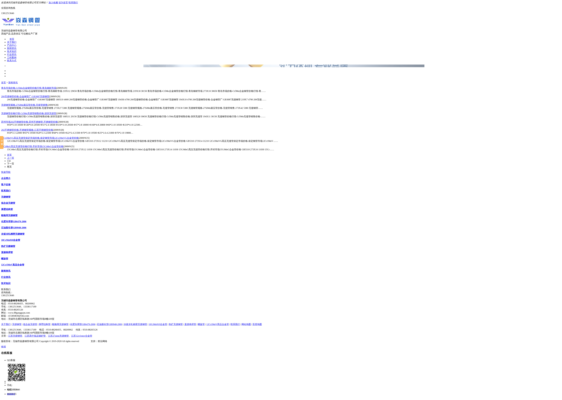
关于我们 (11, 42)
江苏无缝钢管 (15, 336)
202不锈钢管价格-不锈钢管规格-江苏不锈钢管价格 (27, 130)
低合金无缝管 (8, 203)
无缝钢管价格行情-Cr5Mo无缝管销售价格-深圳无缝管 (28, 113)
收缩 (3, 346)
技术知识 (11, 51)
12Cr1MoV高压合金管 (12, 264)
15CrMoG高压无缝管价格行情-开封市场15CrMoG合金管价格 (32, 146)
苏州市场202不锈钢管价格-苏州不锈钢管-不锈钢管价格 (29, 122)
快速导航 (6, 172)
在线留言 (11, 394)
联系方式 (11, 60)
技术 (88, 341)
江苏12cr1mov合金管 (81, 336)
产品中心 (11, 45)
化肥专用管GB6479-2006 (13, 221)
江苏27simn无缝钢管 (58, 336)
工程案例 (11, 57)
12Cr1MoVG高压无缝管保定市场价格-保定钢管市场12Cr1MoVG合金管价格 (40, 138)
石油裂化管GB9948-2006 (13, 227)
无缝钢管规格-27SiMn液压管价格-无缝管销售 (24, 105)
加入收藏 (53, 2)
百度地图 (257, 324)
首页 (12, 39)
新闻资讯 (11, 48)
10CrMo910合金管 (10, 240)
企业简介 (6, 178)
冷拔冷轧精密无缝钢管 (13, 234)
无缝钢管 (6, 197)
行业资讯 (11, 54)
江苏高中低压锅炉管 (35, 336)
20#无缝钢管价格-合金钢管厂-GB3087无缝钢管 (25, 96)
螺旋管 (4, 258)
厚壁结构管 (7, 209)
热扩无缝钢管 (8, 246)
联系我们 (73, 2)
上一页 (10, 158)
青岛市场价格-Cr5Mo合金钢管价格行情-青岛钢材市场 (28, 88)
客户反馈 (6, 184)
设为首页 (63, 2)
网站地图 (246, 324)
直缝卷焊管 (7, 252)
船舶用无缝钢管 (9, 215)
